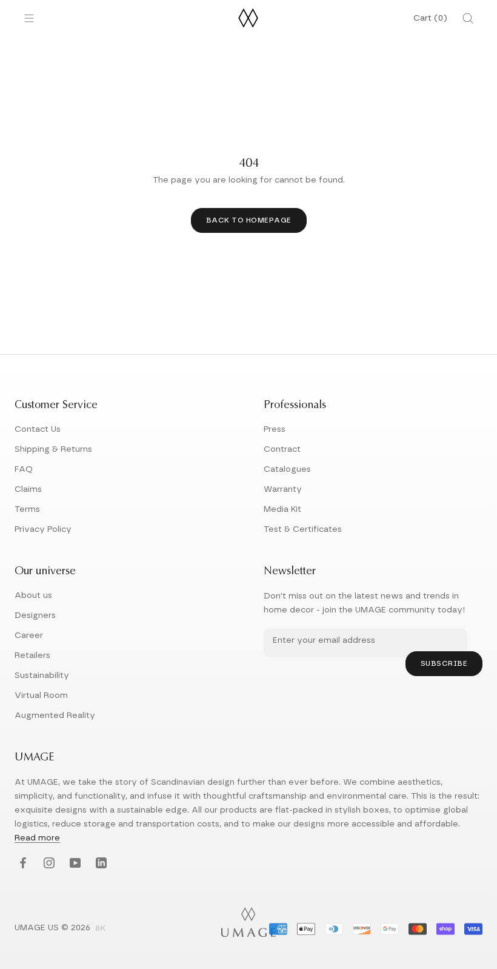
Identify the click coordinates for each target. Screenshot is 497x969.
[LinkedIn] (100, 864)
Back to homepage (249, 220)
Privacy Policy (43, 529)
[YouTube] (74, 864)
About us (33, 595)
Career (29, 635)
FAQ (24, 469)
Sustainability (42, 675)
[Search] (468, 18)
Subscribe (444, 663)
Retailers (32, 655)
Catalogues (287, 469)
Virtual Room (41, 695)
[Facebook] (21, 864)
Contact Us (38, 429)
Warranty (283, 489)
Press (274, 429)
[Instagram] (48, 864)
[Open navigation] (29, 18)
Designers (35, 615)
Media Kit (282, 509)
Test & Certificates (303, 529)
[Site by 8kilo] (100, 929)
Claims (28, 489)
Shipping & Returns (53, 449)
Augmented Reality (55, 715)
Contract (282, 449)
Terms (27, 509)
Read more (37, 838)
